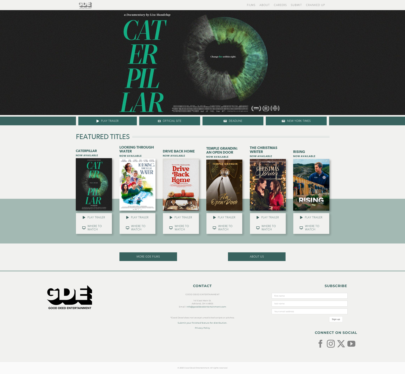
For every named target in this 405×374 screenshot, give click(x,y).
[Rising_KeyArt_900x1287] (311, 160)
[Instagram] (331, 344)
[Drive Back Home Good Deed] (181, 159)
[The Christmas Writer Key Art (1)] (268, 160)
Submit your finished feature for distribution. (202, 323)
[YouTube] (351, 344)
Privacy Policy (202, 328)
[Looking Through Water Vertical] (137, 159)
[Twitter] (341, 344)
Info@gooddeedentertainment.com (206, 306)
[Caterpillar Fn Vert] (94, 159)
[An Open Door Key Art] (224, 160)
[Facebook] (321, 344)
